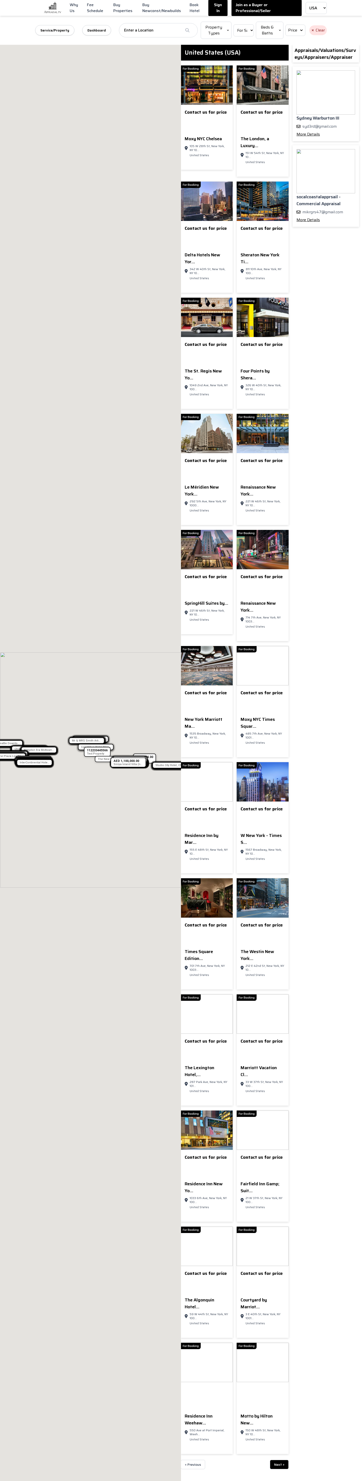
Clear (320, 30)
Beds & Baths (267, 30)
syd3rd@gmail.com (319, 126)
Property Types (213, 30)
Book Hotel (194, 8)
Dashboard (96, 30)
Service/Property (54, 30)
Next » (279, 1464)
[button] (39, 750)
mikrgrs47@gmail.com (322, 212)
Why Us (74, 8)
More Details (308, 134)
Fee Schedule (95, 8)
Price (292, 30)
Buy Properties (122, 8)
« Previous (193, 1464)
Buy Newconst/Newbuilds (161, 8)
